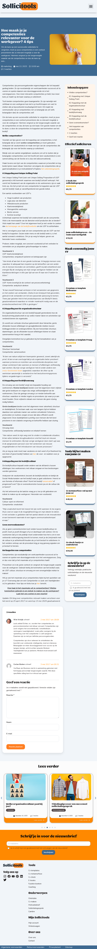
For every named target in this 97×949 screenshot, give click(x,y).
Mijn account (33, 923)
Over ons (32, 937)
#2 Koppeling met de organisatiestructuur (77, 104)
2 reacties (73, 133)
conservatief (48, 481)
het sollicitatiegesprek (50, 169)
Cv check (32, 877)
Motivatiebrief (34, 905)
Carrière (55, 810)
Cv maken (32, 901)
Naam (8, 722)
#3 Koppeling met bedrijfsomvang (76, 111)
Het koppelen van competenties (76, 128)
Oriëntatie (32, 898)
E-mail (9, 734)
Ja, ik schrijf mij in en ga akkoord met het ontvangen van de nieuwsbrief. (39, 848)
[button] (90, 6)
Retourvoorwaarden (35, 947)
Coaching (32, 887)
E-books (31, 880)
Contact (31, 940)
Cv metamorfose (35, 874)
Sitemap (68, 947)
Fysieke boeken (34, 883)
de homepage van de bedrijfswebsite (21, 226)
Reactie (10, 695)
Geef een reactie (76, 137)
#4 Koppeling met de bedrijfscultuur (78, 117)
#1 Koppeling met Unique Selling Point (79, 97)
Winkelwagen (34, 926)
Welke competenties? (78, 92)
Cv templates (34, 870)
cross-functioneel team (12, 370)
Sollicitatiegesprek (13, 810)
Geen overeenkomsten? (79, 122)
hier (34, 454)
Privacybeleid (54, 947)
